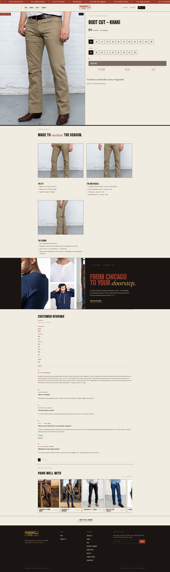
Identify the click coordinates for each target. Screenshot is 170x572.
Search (125, 7)
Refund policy (90, 560)
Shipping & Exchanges (92, 546)
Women (31, 7)
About (37, 7)
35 (124, 42)
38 (135, 42)
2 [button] (42, 460)
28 (151, 42)
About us (89, 553)
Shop (61, 536)
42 (146, 42)
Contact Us (63, 539)
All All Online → (127, 476)
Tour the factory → (96, 301)
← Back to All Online (85, 520)
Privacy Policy (90, 550)
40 (140, 42)
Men (26, 7)
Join (142, 541)
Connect (44, 7)
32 (107, 42)
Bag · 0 (141, 7)
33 (113, 42)
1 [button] (39, 460)
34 (118, 42)
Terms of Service (91, 557)
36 (129, 42)
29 (91, 42)
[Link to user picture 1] (85, 436)
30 (96, 42)
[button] (56, 326)
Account (132, 7)
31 (101, 42)
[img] (41, 372)
